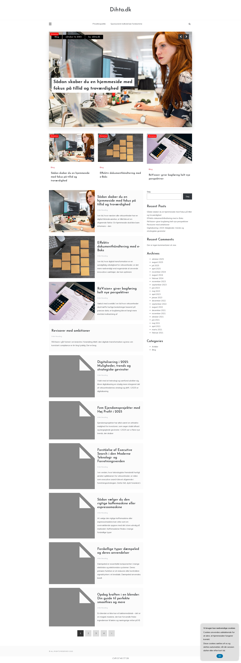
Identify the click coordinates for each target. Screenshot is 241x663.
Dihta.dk (120, 10)
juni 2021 (156, 321)
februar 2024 (157, 279)
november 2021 (159, 314)
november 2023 (159, 282)
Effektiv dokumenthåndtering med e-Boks (92, 88)
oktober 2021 (158, 318)
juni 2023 (156, 289)
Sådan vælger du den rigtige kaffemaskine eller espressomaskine (116, 504)
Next (186, 36)
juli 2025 (155, 266)
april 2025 (156, 270)
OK (220, 656)
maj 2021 (156, 324)
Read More (181, 88)
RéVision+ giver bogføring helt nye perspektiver (167, 222)
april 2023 (156, 295)
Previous (180, 36)
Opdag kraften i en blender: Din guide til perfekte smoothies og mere (118, 599)
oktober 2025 (158, 260)
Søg (148, 193)
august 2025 (157, 263)
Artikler (155, 348)
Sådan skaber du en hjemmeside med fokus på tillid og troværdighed (70, 178)
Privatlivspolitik (99, 24)
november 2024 (159, 273)
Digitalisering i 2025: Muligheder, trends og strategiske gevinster (114, 367)
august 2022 (157, 308)
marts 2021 (157, 330)
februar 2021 (157, 334)
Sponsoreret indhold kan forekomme (126, 24)
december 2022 (159, 302)
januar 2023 (157, 298)
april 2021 (156, 327)
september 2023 (159, 286)
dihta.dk (96, 39)
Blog (57, 39)
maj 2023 (156, 292)
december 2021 (159, 311)
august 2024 (157, 276)
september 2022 (159, 305)
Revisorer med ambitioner (70, 332)
